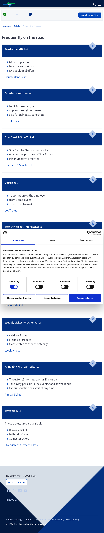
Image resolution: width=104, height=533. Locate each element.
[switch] (39, 287)
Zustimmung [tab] (18, 241)
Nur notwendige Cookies (19, 298)
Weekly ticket (13, 350)
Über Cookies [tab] (85, 241)
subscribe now (16, 482)
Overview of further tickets (21, 445)
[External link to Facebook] (8, 490)
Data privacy (72, 519)
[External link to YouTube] (25, 490)
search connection (89, 15)
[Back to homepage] (34, 4)
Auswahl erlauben (52, 298)
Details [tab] (52, 241)
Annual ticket (13, 395)
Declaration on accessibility (49, 519)
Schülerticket (13, 121)
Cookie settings (14, 519)
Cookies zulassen (85, 298)
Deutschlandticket (16, 77)
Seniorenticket (14, 305)
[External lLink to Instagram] (14, 490)
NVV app (12, 500)
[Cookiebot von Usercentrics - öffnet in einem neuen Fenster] (89, 233)
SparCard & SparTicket (18, 165)
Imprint (29, 519)
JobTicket (11, 210)
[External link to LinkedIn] (20, 490)
